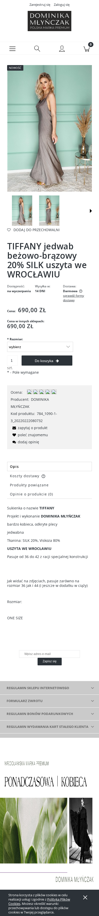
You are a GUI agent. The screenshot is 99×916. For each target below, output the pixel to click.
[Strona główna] (49, 21)
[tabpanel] (49, 563)
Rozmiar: (15, 339)
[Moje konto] (62, 49)
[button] (12, 48)
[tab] (49, 466)
